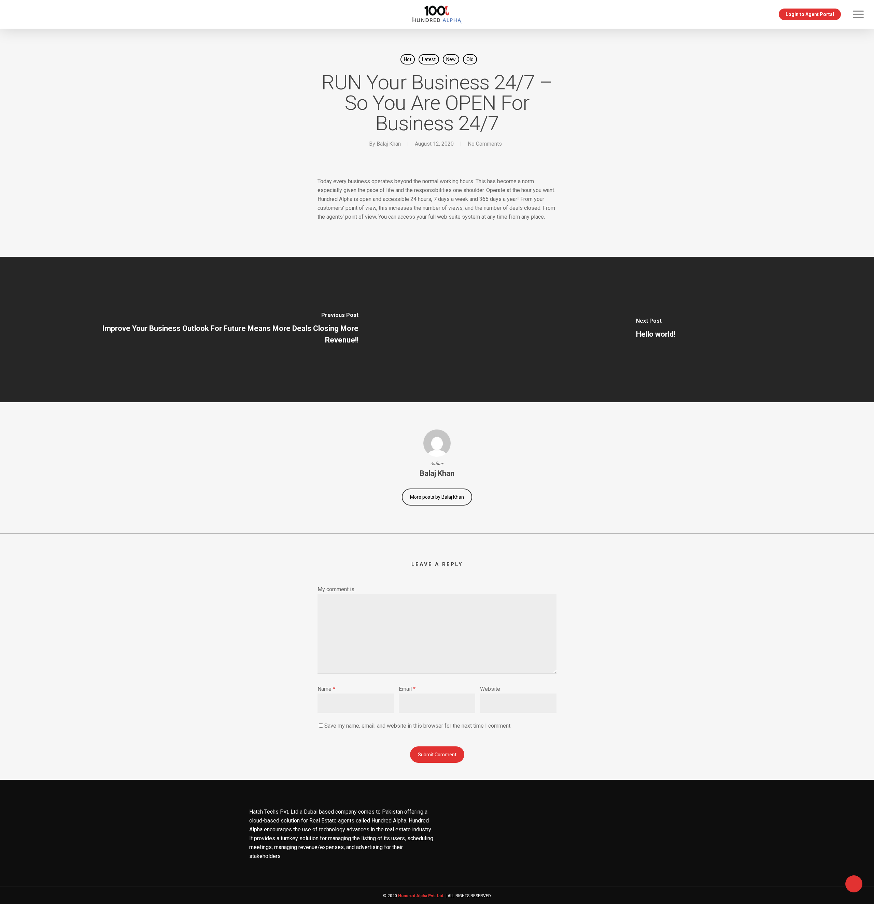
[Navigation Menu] (858, 14)
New (451, 59)
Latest (429, 59)
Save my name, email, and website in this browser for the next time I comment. (417, 726)
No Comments (485, 144)
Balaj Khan (389, 144)
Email (407, 689)
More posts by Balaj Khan (437, 497)
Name (326, 689)
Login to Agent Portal (810, 14)
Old (470, 59)
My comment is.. (337, 589)
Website (490, 689)
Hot (407, 59)
